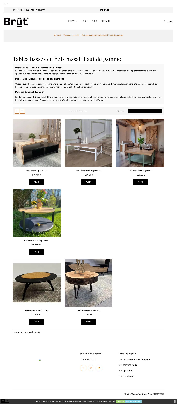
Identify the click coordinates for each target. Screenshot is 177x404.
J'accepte (120, 401)
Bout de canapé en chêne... (88, 310)
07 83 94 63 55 (18, 10)
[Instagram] (91, 368)
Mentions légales (127, 353)
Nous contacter (126, 376)
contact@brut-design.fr (35, 10)
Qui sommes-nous (128, 365)
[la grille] (17, 111)
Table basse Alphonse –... (37, 171)
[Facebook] (83, 368)
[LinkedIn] (99, 368)
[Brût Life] (16, 21)
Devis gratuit (104, 10)
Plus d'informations (133, 401)
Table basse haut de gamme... (88, 171)
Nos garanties (126, 370)
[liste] (22, 111)
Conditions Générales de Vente (134, 359)
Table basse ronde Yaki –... (36, 310)
